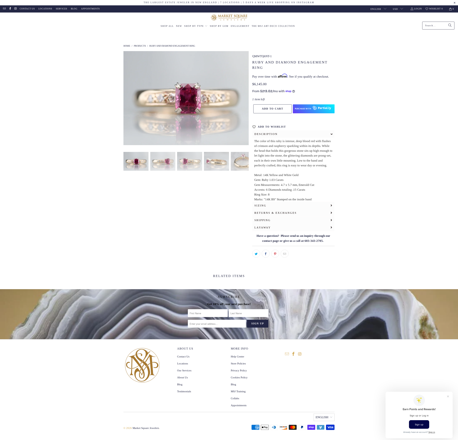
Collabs (235, 398)
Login (418, 9)
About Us (182, 377)
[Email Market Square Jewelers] (4, 9)
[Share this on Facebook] (266, 254)
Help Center (237, 356)
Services (61, 9)
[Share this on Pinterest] (275, 254)
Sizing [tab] (260, 205)
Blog (74, 9)
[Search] (449, 25)
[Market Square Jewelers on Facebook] (9, 9)
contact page (270, 241)
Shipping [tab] (262, 220)
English (376, 9)
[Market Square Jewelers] (229, 18)
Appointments (90, 9)
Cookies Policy (239, 377)
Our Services (184, 370)
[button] (196, 26)
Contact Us (27, 9)
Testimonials (184, 391)
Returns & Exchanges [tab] (275, 212)
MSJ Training (238, 391)
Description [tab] (266, 134)
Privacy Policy (239, 370)
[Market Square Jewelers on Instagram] (15, 9)
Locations (45, 9)
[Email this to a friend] (285, 254)
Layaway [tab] (262, 227)
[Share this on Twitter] (256, 254)
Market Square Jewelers (146, 428)
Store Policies (238, 363)
